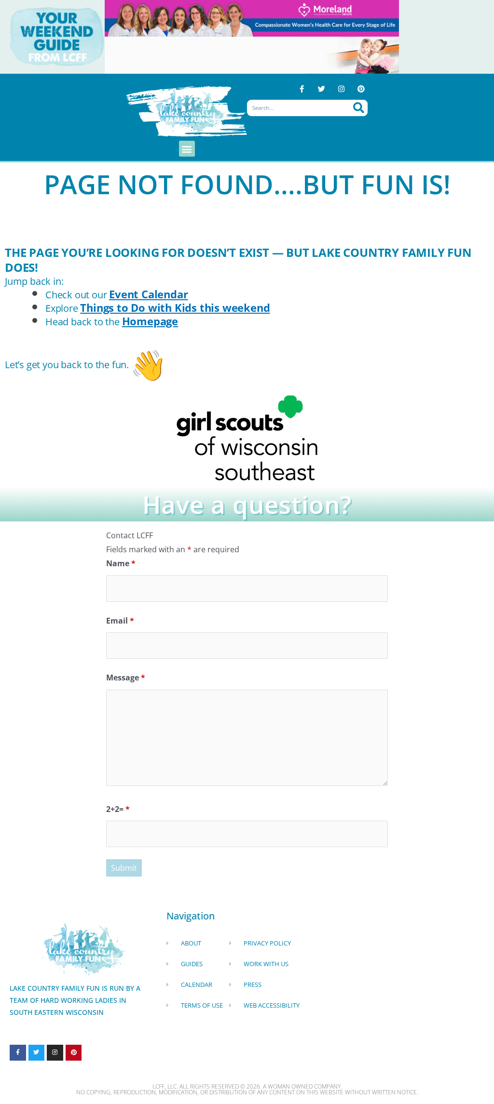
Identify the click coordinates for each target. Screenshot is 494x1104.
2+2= (118, 809)
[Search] (359, 108)
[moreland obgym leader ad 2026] (252, 17)
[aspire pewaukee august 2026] (252, 54)
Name (121, 563)
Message (125, 677)
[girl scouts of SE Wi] (247, 437)
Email (120, 620)
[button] (187, 149)
